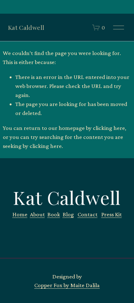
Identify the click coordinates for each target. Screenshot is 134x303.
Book (53, 214)
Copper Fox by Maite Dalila (67, 285)
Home (19, 214)
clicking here (109, 128)
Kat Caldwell (26, 27)
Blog (68, 214)
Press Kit (111, 214)
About (37, 214)
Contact (88, 214)
